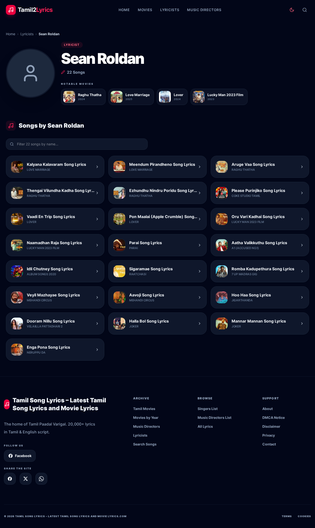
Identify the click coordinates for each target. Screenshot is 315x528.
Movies (145, 10)
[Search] (304, 9)
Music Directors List (214, 417)
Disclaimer (271, 426)
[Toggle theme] (291, 9)
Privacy (268, 435)
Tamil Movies (144, 409)
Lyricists (169, 10)
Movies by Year (145, 417)
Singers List (208, 409)
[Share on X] (26, 479)
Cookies (304, 516)
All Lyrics (205, 426)
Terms (287, 516)
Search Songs (145, 444)
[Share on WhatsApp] (41, 479)
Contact (269, 444)
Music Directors (204, 10)
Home (124, 10)
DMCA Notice (273, 417)
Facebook (23, 456)
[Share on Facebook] (10, 479)
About (267, 409)
